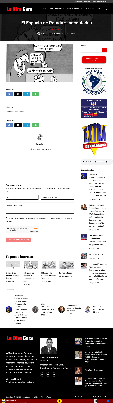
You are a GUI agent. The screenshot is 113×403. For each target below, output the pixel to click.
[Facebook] (9, 94)
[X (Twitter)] (18, 94)
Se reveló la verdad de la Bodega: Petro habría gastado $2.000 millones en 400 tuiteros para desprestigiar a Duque (96, 357)
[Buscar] (106, 9)
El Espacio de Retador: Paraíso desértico (12, 275)
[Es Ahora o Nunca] (84, 256)
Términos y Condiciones (82, 1)
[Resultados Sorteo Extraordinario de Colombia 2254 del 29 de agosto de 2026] (84, 237)
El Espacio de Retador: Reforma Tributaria (48, 275)
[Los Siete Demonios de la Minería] (87, 309)
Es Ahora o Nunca (96, 254)
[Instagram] (54, 374)
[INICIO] (52, 29)
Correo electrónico (49, 197)
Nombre (10, 197)
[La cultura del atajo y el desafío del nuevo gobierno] (61, 309)
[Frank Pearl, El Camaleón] (78, 370)
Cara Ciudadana (88, 9)
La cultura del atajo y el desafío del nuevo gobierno (74, 309)
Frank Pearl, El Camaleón (94, 370)
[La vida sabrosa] (66, 265)
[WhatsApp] (35, 94)
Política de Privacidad (100, 1)
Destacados (48, 9)
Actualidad (59, 9)
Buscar (83, 46)
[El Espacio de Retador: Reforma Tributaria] (48, 265)
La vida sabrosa (65, 273)
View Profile (44, 360)
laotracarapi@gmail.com (23, 382)
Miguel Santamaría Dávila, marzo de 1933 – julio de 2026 (47, 309)
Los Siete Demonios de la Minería (99, 309)
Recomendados (73, 9)
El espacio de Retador (15, 112)
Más (98, 9)
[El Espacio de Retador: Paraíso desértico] (13, 265)
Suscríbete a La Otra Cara (94, 59)
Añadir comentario (15, 205)
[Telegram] (26, 94)
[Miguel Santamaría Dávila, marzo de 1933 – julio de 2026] (35, 309)
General (73, 33)
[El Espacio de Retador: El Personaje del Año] (31, 265)
